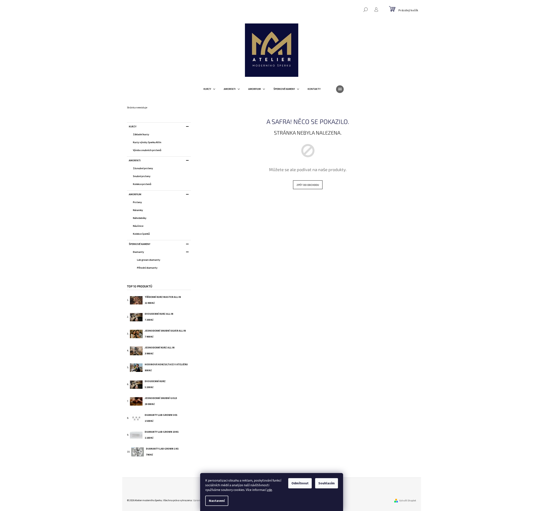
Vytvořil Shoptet (407, 500)
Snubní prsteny (141, 176)
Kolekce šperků (141, 234)
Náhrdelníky (139, 218)
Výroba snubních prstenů (147, 150)
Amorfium (135, 194)
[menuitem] (209, 89)
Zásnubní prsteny (143, 168)
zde (269, 490)
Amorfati (135, 160)
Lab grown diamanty (148, 260)
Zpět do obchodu (308, 184)
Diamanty (138, 252)
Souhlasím (326, 483)
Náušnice (138, 226)
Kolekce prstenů (142, 184)
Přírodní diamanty (147, 268)
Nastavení (217, 500)
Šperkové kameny (139, 244)
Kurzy (132, 126)
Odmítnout (300, 483)
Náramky (138, 210)
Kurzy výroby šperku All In (147, 142)
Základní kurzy (141, 134)
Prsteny (137, 202)
